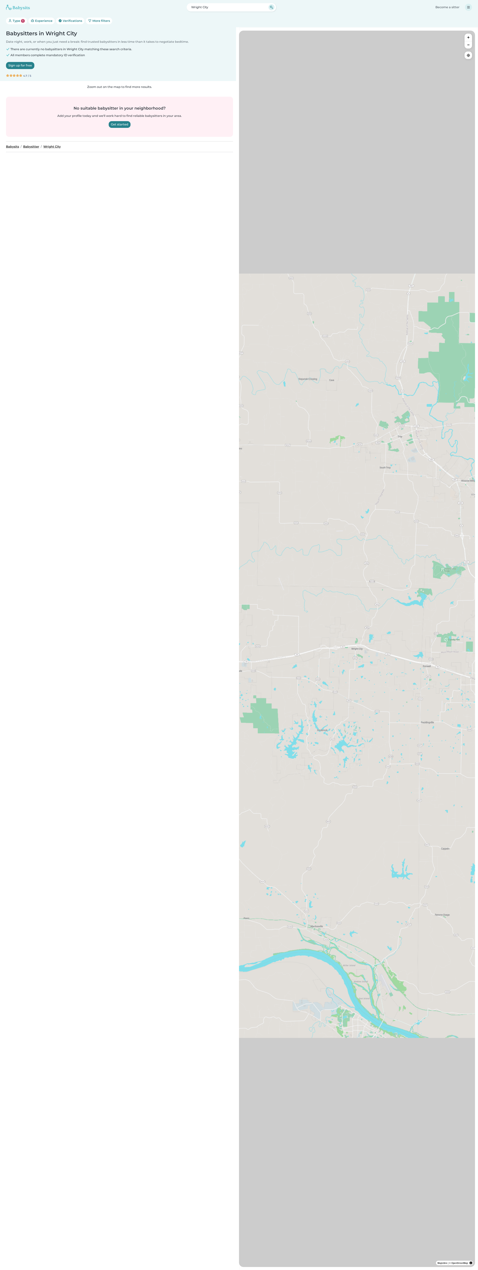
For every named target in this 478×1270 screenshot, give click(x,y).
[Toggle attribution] (471, 1263)
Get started (119, 124)
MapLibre (442, 1263)
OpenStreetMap (459, 1263)
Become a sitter (447, 7)
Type (17, 21)
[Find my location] (468, 55)
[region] (357, 649)
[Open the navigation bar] (468, 7)
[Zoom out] (468, 45)
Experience (43, 21)
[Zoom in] (468, 37)
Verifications (72, 21)
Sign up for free (20, 65)
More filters (101, 21)
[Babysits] (18, 7)
